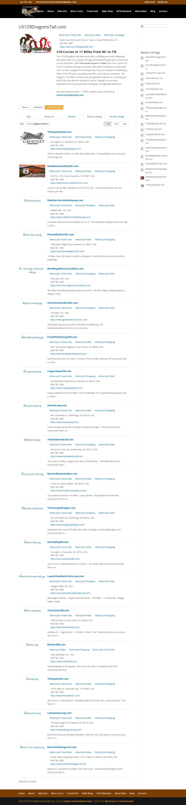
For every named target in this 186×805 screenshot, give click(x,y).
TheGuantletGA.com (59, 132)
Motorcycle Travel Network (119, 801)
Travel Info (92, 11)
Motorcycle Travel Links (69, 35)
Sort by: (37, 124)
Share (24, 107)
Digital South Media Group (78, 801)
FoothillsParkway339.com (62, 337)
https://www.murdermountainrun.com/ (69, 490)
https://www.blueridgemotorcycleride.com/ (71, 285)
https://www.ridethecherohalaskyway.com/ (71, 217)
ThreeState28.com (58, 610)
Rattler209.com (56, 644)
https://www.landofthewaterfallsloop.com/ (70, 593)
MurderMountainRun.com (62, 473)
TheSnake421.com (58, 678)
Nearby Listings (117, 116)
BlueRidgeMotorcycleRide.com (65, 268)
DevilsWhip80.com (58, 542)
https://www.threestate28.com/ (65, 627)
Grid (116, 124)
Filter (22, 124)
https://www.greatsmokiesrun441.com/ (69, 319)
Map (28, 116)
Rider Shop (150, 2)
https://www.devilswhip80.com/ (65, 558)
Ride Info (62, 11)
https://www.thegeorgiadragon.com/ (68, 524)
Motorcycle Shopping (113, 35)
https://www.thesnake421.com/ (65, 695)
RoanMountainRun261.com (62, 166)
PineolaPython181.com (60, 234)
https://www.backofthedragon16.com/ (68, 764)
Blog (153, 11)
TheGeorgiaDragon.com (61, 507)
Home (40, 11)
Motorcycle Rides (92, 35)
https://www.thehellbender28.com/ (67, 456)
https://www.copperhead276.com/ (67, 388)
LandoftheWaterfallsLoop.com (65, 576)
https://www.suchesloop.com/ (65, 422)
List (108, 124)
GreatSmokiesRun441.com (62, 302)
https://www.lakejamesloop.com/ (66, 729)
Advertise (162, 2)
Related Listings (94, 116)
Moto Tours (77, 11)
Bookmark (37, 107)
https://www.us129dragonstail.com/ (76, 46)
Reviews (72, 116)
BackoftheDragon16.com (62, 747)
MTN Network (124, 11)
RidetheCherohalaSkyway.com (65, 200)
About (50, 11)
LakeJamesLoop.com (59, 713)
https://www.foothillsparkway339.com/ (69, 353)
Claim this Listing (55, 107)
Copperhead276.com (59, 371)
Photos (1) (49, 116)
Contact (163, 11)
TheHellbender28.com (60, 439)
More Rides (141, 11)
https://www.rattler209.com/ (64, 661)
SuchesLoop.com (57, 405)
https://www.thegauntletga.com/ (66, 148)
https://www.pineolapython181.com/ (68, 251)
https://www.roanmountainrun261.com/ (69, 183)
